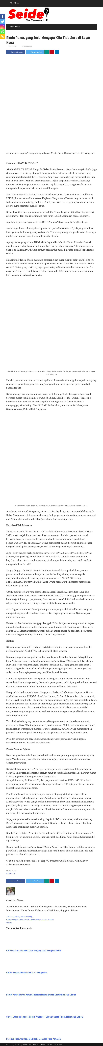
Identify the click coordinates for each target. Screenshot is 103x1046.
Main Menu (15, 27)
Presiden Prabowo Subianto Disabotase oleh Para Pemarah (33, 1039)
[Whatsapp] (2, 31)
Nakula (9, 923)
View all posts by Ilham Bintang (20, 917)
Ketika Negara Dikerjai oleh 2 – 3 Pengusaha (26, 972)
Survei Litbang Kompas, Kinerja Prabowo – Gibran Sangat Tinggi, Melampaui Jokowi (44, 1016)
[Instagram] (2, 26)
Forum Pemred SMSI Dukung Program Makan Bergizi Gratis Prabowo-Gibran (41, 994)
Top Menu (14, 3)
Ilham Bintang (26, 46)
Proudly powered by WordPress (19, 1044)
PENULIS (10, 873)
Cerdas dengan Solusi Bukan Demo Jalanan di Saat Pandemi (30, 920)
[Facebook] (2, 16)
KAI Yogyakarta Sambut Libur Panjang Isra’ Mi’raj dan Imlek (33, 950)
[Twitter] (2, 21)
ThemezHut (57, 1044)
